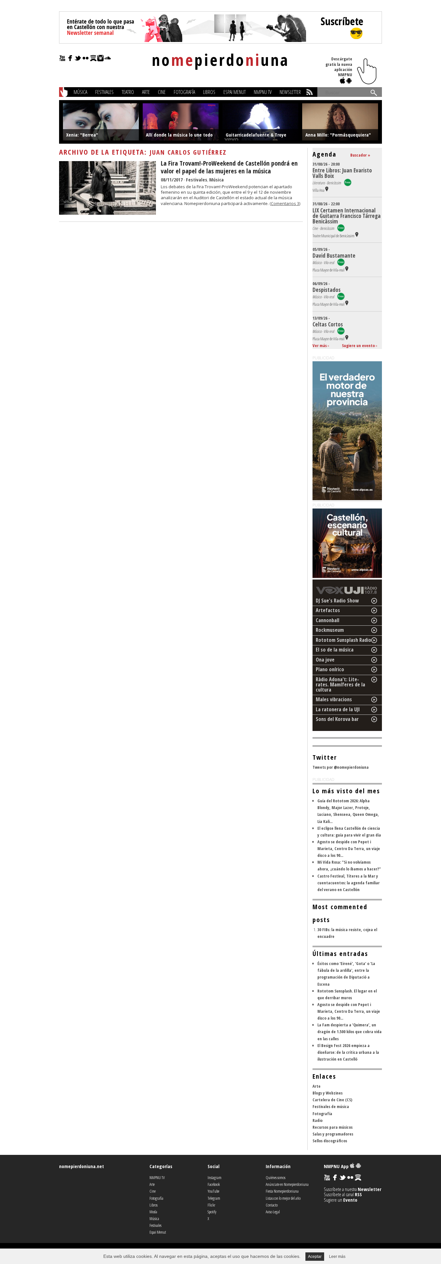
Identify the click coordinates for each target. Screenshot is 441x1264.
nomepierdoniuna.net (81, 1166)
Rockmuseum (330, 629)
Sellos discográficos (330, 1141)
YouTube (213, 1191)
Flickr (211, 1205)
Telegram (214, 1198)
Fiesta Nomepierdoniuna (282, 1191)
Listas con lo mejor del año (283, 1198)
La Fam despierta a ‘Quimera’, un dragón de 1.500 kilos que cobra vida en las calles (349, 1031)
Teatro (128, 92)
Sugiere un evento (358, 345)
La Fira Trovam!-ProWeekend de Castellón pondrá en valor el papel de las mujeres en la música (229, 167)
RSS (358, 1194)
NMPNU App (337, 1166)
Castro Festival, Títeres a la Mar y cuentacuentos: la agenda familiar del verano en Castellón (348, 882)
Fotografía (184, 92)
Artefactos (328, 610)
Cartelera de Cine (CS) (332, 1100)
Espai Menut (234, 92)
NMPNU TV (263, 92)
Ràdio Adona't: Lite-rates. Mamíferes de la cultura (340, 684)
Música (80, 92)
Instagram (214, 1177)
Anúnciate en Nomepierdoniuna (287, 1184)
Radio (318, 1120)
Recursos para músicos (333, 1127)
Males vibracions (334, 699)
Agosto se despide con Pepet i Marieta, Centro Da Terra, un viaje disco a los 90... (348, 848)
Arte (146, 92)
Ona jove (325, 659)
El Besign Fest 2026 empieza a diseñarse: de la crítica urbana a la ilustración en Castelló (348, 1052)
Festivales (104, 92)
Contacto (272, 1205)
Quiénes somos (275, 1177)
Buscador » (360, 155)
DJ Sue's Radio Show (337, 600)
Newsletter (290, 92)
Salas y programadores (333, 1134)
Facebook (214, 1184)
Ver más (320, 345)
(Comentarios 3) (285, 203)
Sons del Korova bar (337, 719)
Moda (153, 1212)
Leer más (337, 1256)
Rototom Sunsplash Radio (343, 639)
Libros (209, 92)
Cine (162, 92)
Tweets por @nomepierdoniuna (341, 767)
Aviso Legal (273, 1212)
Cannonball (327, 620)
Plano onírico (330, 669)
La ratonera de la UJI (338, 709)
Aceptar (315, 1256)
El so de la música (335, 649)
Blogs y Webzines (328, 1093)
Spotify (212, 1212)
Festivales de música (331, 1106)
